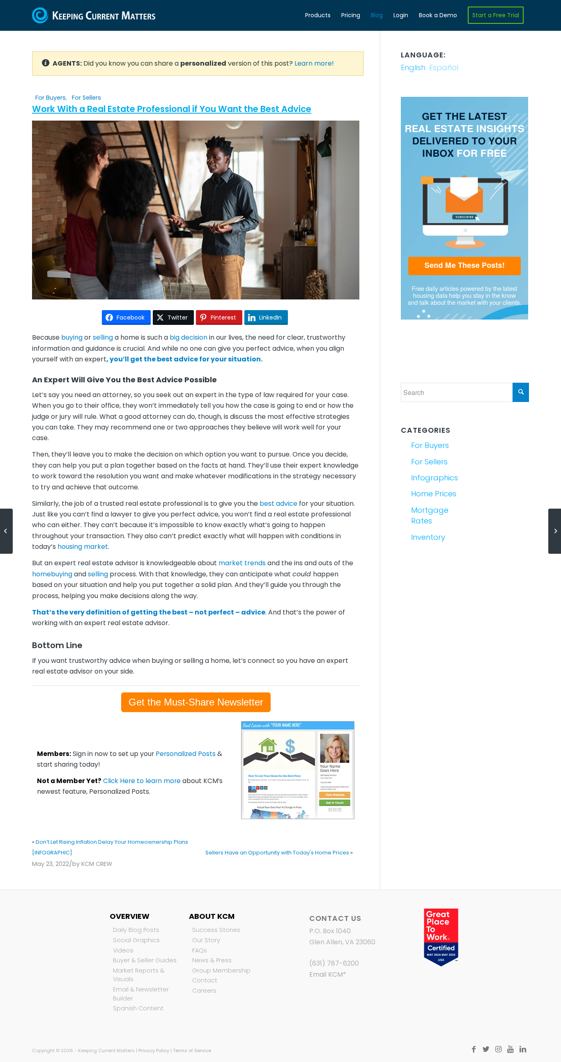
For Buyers (50, 98)
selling (103, 337)
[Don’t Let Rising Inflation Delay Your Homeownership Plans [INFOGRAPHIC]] (6, 531)
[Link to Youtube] (510, 1049)
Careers (204, 991)
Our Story (206, 940)
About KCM (212, 916)
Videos (123, 950)
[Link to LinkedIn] (523, 1049)
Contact (204, 980)
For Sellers (86, 98)
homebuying (52, 574)
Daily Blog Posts (136, 930)
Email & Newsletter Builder (141, 994)
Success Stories (216, 930)
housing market (82, 546)
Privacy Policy (153, 1050)
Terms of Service (192, 1050)
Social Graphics (136, 940)
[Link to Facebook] (473, 1049)
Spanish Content (138, 1008)
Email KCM (326, 974)
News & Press (212, 960)
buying (72, 337)
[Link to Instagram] (498, 1049)
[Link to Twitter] (486, 1049)
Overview (129, 916)
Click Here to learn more (142, 781)
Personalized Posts (186, 753)
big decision (188, 337)
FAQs (199, 950)
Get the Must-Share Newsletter (196, 702)
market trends (242, 563)
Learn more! (314, 63)
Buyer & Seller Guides (145, 960)
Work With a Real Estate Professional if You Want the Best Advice (171, 109)
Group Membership (221, 970)
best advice (278, 503)
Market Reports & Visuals (138, 975)
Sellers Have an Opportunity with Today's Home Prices (277, 852)
